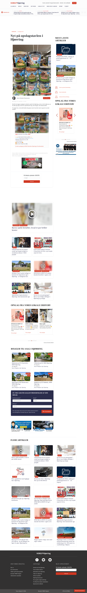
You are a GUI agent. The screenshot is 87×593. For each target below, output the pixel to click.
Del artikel (46, 98)
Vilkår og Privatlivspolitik (17, 571)
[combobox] (13, 406)
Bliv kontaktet (47, 411)
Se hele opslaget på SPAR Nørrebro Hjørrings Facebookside (29, 146)
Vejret (66, 6)
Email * (35, 398)
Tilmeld (74, 3)
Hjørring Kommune (37, 577)
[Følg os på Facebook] (37, 559)
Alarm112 (13, 6)
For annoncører (14, 569)
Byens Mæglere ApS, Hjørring (19, 368)
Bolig (19, 6)
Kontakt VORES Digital (16, 573)
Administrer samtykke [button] (16, 575)
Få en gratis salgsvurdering (39, 579)
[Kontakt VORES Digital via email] (50, 559)
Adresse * (15, 403)
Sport (60, 6)
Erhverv (26, 6)
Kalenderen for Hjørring (39, 571)
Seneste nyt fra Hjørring (38, 567)
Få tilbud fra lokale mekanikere (40, 581)
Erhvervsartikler (37, 575)
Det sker (33, 6)
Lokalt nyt (41, 6)
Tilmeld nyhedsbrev (79, 590)
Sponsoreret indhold (38, 584)
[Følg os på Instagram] (43, 559)
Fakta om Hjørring (37, 573)
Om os (12, 567)
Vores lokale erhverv (38, 569)
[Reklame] (32, 163)
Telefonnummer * (17, 398)
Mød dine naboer (52, 6)
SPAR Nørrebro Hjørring (20, 113)
